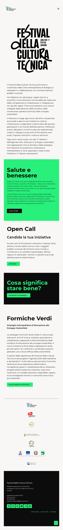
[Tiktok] (30, 506)
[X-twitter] (13, 506)
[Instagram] (17, 506)
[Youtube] (21, 506)
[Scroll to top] (56, 523)
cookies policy (35, 511)
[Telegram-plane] (26, 506)
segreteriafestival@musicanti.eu (18, 501)
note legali (53, 511)
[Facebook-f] (9, 506)
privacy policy (44, 511)
